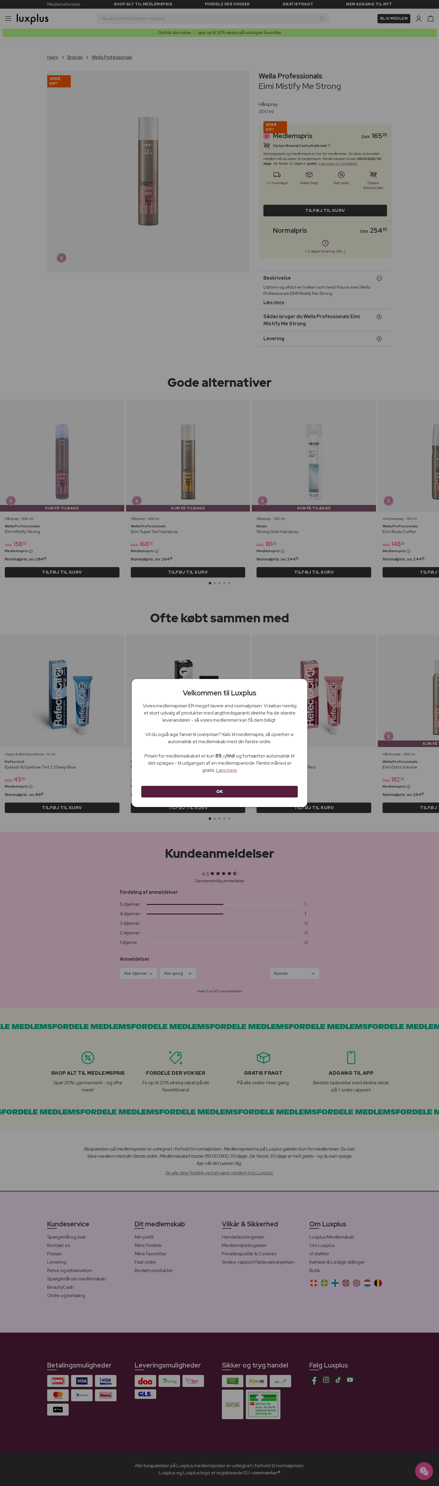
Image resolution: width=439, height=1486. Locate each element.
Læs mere (226, 770)
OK (219, 791)
